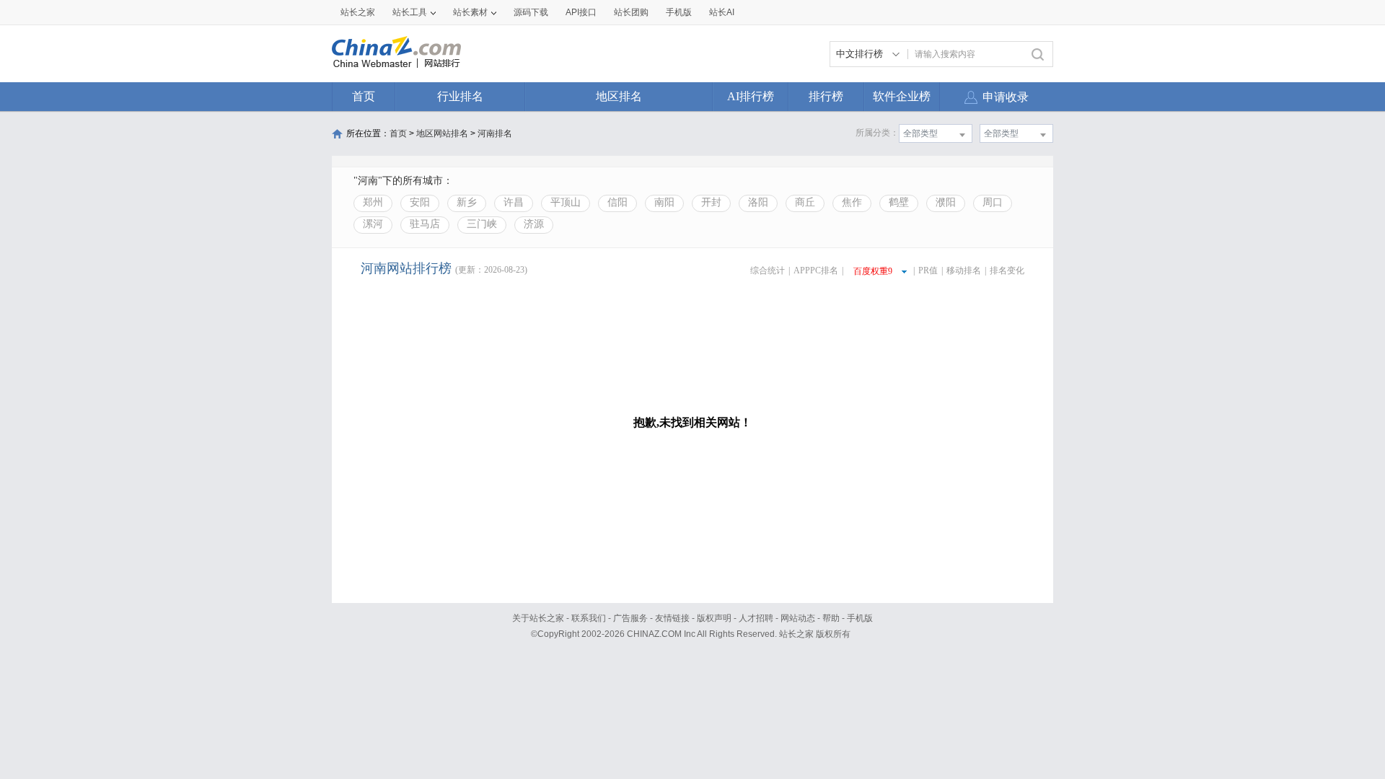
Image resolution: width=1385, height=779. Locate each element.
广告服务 (630, 618)
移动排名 (963, 270)
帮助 (831, 618)
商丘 (805, 202)
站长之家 (357, 12)
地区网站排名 (442, 133)
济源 (534, 224)
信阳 (617, 202)
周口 (992, 202)
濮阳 (946, 202)
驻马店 (425, 224)
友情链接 (672, 618)
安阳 (420, 202)
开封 (711, 202)
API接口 (581, 12)
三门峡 (482, 224)
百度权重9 (872, 271)
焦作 (852, 202)
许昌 (514, 202)
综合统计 (767, 270)
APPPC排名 (815, 270)
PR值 (928, 270)
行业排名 (460, 96)
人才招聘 (756, 618)
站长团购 (631, 12)
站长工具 (409, 12)
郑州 (373, 202)
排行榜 (826, 96)
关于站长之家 (538, 618)
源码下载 (531, 12)
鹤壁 (899, 202)
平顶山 (565, 202)
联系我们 (588, 618)
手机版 (860, 618)
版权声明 (714, 618)
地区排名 (619, 96)
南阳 (664, 202)
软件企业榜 (902, 96)
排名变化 (1007, 270)
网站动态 (798, 618)
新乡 (467, 202)
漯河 (373, 224)
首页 (363, 96)
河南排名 (495, 133)
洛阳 (758, 202)
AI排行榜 (750, 96)
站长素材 (470, 12)
